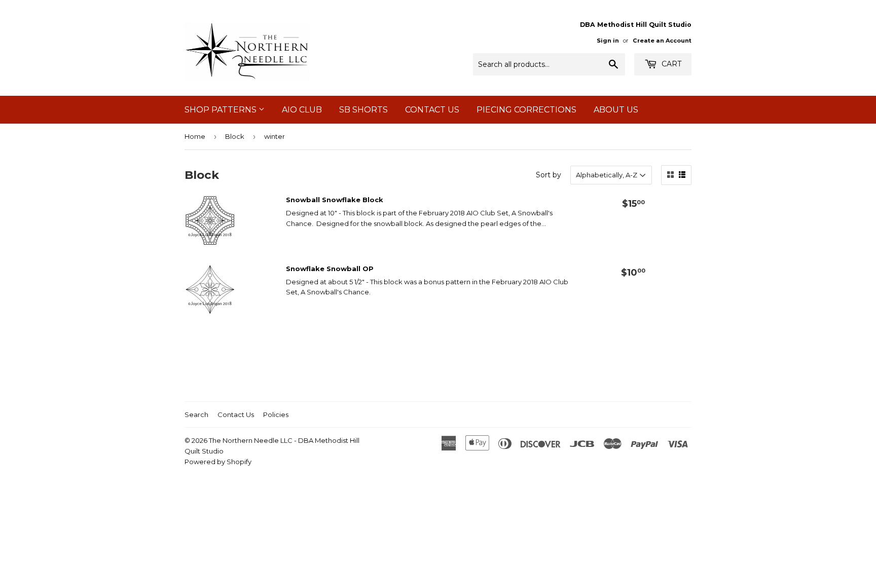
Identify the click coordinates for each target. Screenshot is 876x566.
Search (196, 414)
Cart (670, 63)
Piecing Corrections (526, 110)
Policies (275, 414)
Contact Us (432, 110)
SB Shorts (363, 110)
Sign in (608, 40)
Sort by (548, 174)
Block (234, 136)
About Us (616, 110)
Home (195, 136)
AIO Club (302, 110)
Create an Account (662, 40)
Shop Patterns (222, 110)
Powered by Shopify (218, 462)
